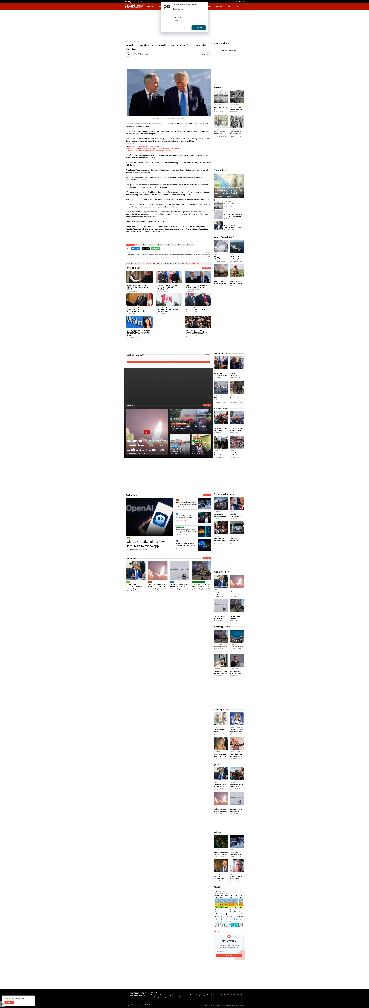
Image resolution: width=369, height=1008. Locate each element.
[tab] (150, 6)
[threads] (240, 1)
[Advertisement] (161, 63)
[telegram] (236, 1)
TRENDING (150, 6)
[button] (238, 6)
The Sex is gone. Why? (219, 731)
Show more (206, 267)
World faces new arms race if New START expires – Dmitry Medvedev (236, 672)
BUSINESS (219, 6)
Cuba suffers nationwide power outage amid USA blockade (220, 515)
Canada (138, 244)
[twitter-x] (230, 1)
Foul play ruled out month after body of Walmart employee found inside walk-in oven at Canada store (139, 333)
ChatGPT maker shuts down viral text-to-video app (147, 544)
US (174, 244)
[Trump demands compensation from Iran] (218, 225)
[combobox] (176, 20)
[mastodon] (243, 1)
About (205, 1005)
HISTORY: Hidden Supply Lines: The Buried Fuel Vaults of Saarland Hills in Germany (236, 108)
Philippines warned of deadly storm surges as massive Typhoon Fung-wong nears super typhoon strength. (221, 258)
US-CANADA (180, 244)
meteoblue (217, 931)
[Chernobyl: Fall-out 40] (218, 204)
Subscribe (198, 28)
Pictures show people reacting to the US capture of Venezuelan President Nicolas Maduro (220, 540)
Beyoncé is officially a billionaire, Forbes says (236, 731)
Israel (144, 244)
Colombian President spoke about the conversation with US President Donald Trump (236, 515)
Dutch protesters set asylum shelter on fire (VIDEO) (236, 429)
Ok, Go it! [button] (9, 1002)
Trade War (168, 244)
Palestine (151, 244)
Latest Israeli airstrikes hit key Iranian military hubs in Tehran (150, 151)
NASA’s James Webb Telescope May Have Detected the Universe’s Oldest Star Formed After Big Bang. (221, 853)
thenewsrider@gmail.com (193, 263)
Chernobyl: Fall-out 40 (220, 108)
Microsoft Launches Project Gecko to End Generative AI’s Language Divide (185, 545)
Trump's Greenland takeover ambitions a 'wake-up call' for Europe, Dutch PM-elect (221, 672)
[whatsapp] (238, 994)
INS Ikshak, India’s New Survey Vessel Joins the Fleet (236, 258)
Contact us (211, 1005)
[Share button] (163, 248)
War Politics (133, 42)
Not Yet (183, 28)
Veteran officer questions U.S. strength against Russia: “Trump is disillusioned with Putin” (236, 374)
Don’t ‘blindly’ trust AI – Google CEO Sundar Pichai (184, 517)
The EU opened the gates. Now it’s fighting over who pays (220, 429)
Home (127, 42)
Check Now (22, 998)
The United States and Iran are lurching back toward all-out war (179, 585)
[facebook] (226, 1)
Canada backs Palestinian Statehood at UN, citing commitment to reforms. (136, 309)
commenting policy (144, 263)
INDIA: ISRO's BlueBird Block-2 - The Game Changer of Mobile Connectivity (186, 503)
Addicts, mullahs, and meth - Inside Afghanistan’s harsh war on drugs (236, 282)
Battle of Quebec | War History (220, 133)
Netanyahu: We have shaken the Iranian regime (145, 146)
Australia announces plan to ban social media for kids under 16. (221, 878)
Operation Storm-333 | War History (236, 133)
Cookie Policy (230, 1005)
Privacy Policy (220, 1005)
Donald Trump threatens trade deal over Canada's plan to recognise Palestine (197, 287)
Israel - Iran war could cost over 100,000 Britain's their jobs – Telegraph (236, 454)
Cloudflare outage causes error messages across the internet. (186, 531)
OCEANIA (209, 6)
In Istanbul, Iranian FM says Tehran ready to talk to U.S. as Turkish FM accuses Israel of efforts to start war (236, 648)
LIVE (228, 6)
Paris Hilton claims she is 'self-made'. (236, 755)
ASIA (159, 6)
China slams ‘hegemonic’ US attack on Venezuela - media (237, 540)
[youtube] (233, 1)
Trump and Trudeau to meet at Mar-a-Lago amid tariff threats (197, 309)
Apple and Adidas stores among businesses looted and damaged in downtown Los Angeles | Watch (236, 399)
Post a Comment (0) (168, 362)
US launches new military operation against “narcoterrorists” (220, 399)
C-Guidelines (240, 1005)
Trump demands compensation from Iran (134, 585)
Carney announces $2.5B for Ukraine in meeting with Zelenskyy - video (167, 287)
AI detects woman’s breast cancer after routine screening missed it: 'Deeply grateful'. (236, 878)
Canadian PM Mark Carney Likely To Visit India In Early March (137, 287)
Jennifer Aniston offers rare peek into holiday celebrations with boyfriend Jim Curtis (220, 755)
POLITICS (159, 244)
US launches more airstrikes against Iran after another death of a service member (157, 585)
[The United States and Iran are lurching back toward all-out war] (218, 214)
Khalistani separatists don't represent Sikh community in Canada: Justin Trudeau (196, 332)
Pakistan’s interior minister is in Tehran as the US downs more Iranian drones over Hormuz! (201, 585)
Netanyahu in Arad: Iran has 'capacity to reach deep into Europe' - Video (153, 148)
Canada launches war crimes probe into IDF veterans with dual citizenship (167, 309)
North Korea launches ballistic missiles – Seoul (220, 282)
